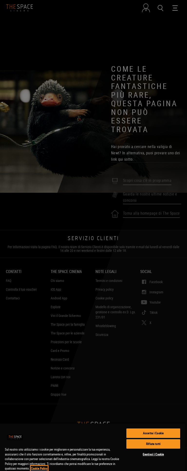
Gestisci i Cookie (153, 454)
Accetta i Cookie (153, 433)
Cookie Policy (39, 468)
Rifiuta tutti (153, 444)
